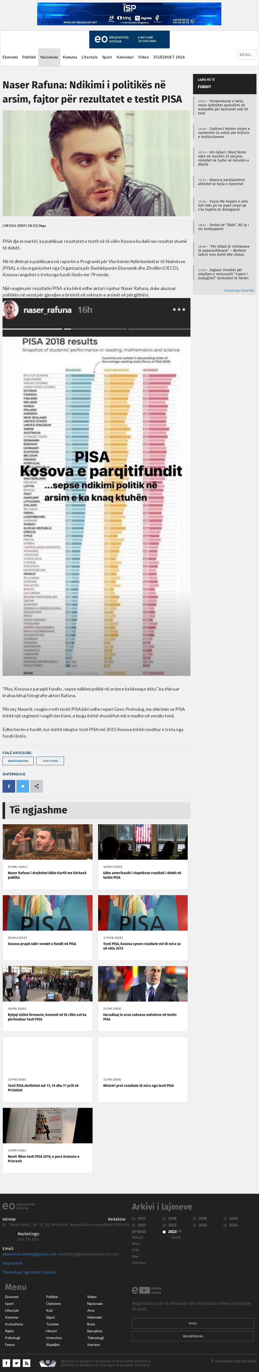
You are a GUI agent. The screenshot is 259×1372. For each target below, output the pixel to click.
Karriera (93, 1344)
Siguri (50, 1317)
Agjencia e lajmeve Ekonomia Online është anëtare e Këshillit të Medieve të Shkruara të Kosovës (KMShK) (105, 1363)
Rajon (9, 1331)
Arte (91, 1310)
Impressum (13, 1263)
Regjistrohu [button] (193, 1336)
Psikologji (12, 1338)
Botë (91, 1324)
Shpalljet (53, 1344)
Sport (107, 57)
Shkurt (137, 1237)
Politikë (29, 57)
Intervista (54, 1338)
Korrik (176, 1231)
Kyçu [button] (193, 1323)
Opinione (53, 1303)
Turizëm (52, 1324)
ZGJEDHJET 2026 (169, 57)
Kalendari (125, 57)
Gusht (176, 1237)
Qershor (139, 1262)
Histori (51, 1331)
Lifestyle (90, 57)
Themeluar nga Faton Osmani (29, 1272)
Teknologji (95, 1338)
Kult (49, 1310)
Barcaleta (94, 1331)
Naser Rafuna (18, 761)
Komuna (70, 57)
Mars (136, 1243)
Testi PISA (50, 761)
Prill (135, 1250)
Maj (135, 1256)
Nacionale (49, 57)
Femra (10, 1344)
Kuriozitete (14, 1324)
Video (143, 57)
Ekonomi (10, 57)
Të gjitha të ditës (239, 290)
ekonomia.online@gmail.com (30, 1254)
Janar (136, 1231)
